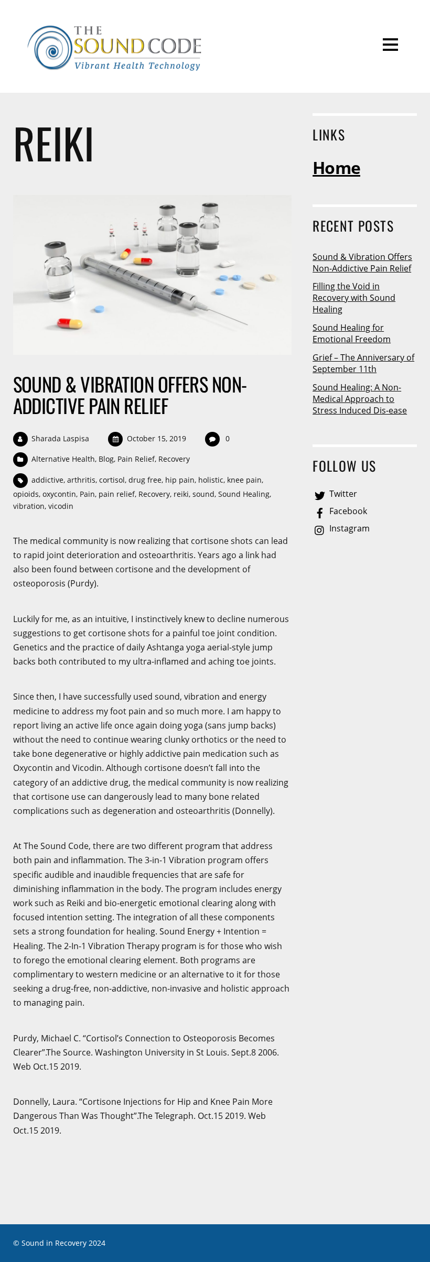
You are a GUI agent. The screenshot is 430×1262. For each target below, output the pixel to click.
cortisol (112, 480)
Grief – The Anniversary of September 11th (363, 363)
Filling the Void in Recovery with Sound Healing (354, 297)
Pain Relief (136, 459)
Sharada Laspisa (60, 438)
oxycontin (59, 494)
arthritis (81, 480)
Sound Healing (244, 494)
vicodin (60, 506)
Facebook (347, 511)
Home (336, 167)
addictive (47, 480)
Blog (106, 459)
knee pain (244, 480)
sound (203, 494)
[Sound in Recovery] (116, 68)
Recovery (174, 459)
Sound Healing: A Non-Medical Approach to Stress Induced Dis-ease (360, 399)
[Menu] (390, 44)
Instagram (348, 528)
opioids (26, 494)
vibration (29, 506)
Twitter (342, 493)
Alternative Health (63, 459)
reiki (181, 494)
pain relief (117, 494)
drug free (145, 480)
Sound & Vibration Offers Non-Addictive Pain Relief (130, 394)
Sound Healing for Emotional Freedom (352, 333)
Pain (87, 494)
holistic (210, 480)
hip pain (180, 480)
